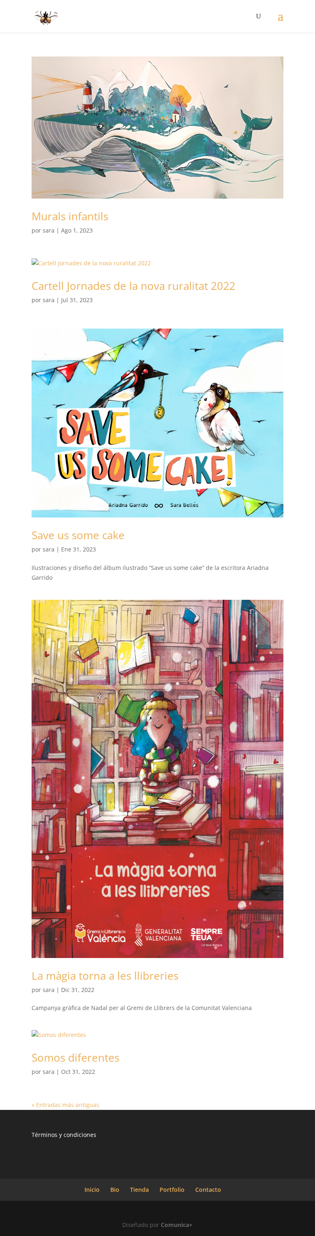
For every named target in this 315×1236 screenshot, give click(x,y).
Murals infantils (70, 216)
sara (49, 230)
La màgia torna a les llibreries (105, 975)
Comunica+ (176, 1225)
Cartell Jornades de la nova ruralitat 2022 (133, 285)
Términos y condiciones (64, 1135)
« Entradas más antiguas (65, 1105)
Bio (114, 1189)
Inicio (92, 1189)
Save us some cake (78, 535)
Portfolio (172, 1189)
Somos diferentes (75, 1057)
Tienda (139, 1189)
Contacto (208, 1189)
